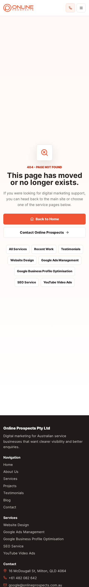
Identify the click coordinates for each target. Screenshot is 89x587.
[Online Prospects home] (18, 8)
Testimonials (70, 249)
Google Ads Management (60, 260)
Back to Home (47, 219)
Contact (9, 507)
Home (8, 465)
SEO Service (26, 282)
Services (10, 479)
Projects (10, 486)
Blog (7, 500)
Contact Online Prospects (42, 232)
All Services (18, 249)
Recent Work (44, 249)
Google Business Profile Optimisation (44, 271)
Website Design (22, 260)
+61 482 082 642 (23, 578)
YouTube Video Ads (57, 282)
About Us (10, 472)
